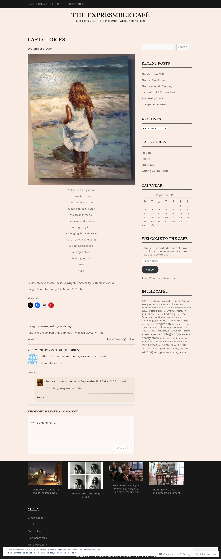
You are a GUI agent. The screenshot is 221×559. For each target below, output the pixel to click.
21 (173, 217)
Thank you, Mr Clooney (157, 86)
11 (152, 213)
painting (54, 332)
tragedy (176, 345)
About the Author (41, 4)
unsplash (147, 348)
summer (66, 332)
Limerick (186, 324)
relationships (180, 338)
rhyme (145, 341)
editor (179, 314)
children (156, 307)
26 (159, 221)
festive (153, 317)
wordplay (174, 348)
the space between (154, 104)
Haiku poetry (174, 320)
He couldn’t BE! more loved (159, 92)
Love (144, 327)
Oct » (154, 225)
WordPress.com (37, 544)
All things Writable (70, 4)
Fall (185, 314)
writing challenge (162, 352)
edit (163, 314)
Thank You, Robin (153, 80)
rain (172, 338)
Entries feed (35, 531)
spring (152, 344)
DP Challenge (154, 314)
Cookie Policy (70, 553)
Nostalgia (164, 331)
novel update (184, 331)
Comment (122, 448)
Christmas (166, 307)
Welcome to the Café (165, 239)
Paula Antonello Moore (60, 381)
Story (159, 345)
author (177, 301)
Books (152, 304)
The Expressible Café (110, 15)
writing (99, 332)
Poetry (44, 326)
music (186, 327)
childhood (41, 332)
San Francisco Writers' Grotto (162, 341)
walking (157, 348)
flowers (170, 317)
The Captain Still (153, 74)
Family (146, 317)
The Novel (148, 164)
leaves (175, 324)
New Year (155, 330)
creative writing (166, 310)
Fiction (146, 152)
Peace (157, 334)
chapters (165, 304)
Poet (188, 334)
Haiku (163, 320)
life (180, 324)
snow (144, 345)
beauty (145, 304)
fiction (162, 317)
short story (182, 341)
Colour (145, 311)
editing (170, 314)
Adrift (35, 339)
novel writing (147, 334)
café (158, 304)
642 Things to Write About (156, 301)
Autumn (186, 301)
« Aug (145, 225)
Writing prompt (179, 352)
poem (182, 334)
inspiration (163, 324)
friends (177, 317)
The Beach (79, 332)
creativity (180, 310)
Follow (150, 269)
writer (184, 348)
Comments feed (37, 537)
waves (89, 332)
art (172, 301)
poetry (146, 338)
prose (155, 338)
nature (146, 330)
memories (177, 327)
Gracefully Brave (152, 98)
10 (145, 213)
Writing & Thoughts (62, 326)
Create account (37, 517)
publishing (164, 338)
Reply (32, 372)
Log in (31, 524)
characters (177, 304)
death (144, 314)
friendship (148, 320)
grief (156, 320)
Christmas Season (182, 307)
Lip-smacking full (119, 339)
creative (152, 310)
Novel (173, 330)
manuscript (154, 327)
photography (170, 334)
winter (166, 348)
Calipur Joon (48, 356)
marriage (167, 327)
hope (152, 324)
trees (183, 344)
